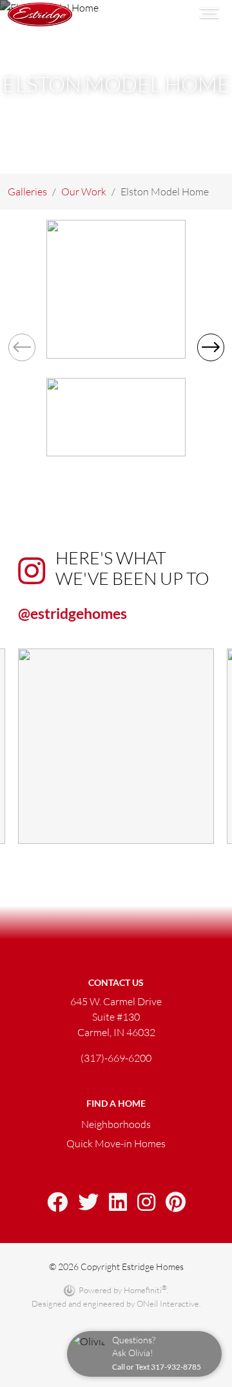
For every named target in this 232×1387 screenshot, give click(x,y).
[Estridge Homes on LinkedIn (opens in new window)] (118, 1203)
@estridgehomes (72, 613)
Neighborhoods (116, 1124)
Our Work (83, 191)
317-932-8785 (176, 1367)
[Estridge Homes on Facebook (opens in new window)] (57, 1203)
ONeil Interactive (168, 1303)
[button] (210, 348)
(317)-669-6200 (116, 1057)
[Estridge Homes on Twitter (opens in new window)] (88, 1203)
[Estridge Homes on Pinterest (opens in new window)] (176, 1203)
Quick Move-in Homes (116, 1143)
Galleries (27, 191)
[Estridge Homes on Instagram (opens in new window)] (146, 1203)
